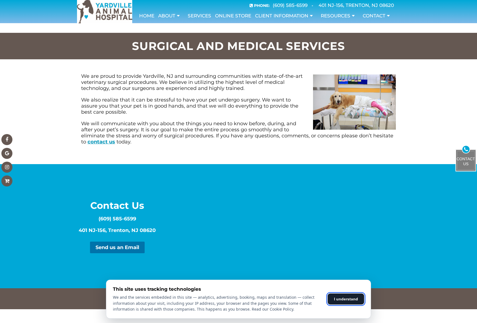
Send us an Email (117, 247)
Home (146, 15)
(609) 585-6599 (117, 219)
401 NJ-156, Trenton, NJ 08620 (117, 230)
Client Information (281, 15)
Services (199, 15)
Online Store (233, 15)
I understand (346, 299)
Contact (374, 15)
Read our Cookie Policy (272, 309)
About (166, 15)
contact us (101, 142)
